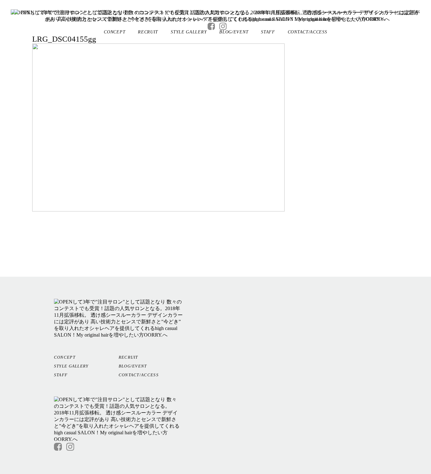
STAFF (268, 32)
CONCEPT (114, 32)
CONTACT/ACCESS (307, 32)
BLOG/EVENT (233, 32)
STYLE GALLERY (189, 32)
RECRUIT (148, 32)
